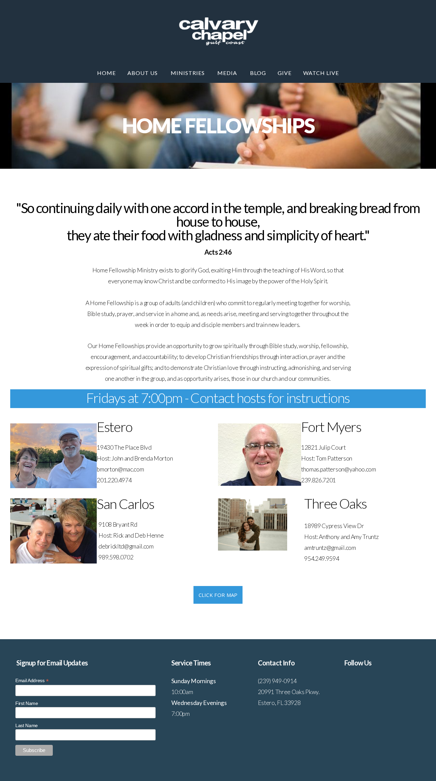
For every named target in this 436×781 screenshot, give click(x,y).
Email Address (31, 680)
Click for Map (218, 594)
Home (106, 73)
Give (285, 73)
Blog (258, 73)
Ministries (188, 73)
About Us (143, 73)
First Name (26, 703)
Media (227, 73)
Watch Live (321, 73)
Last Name (26, 725)
